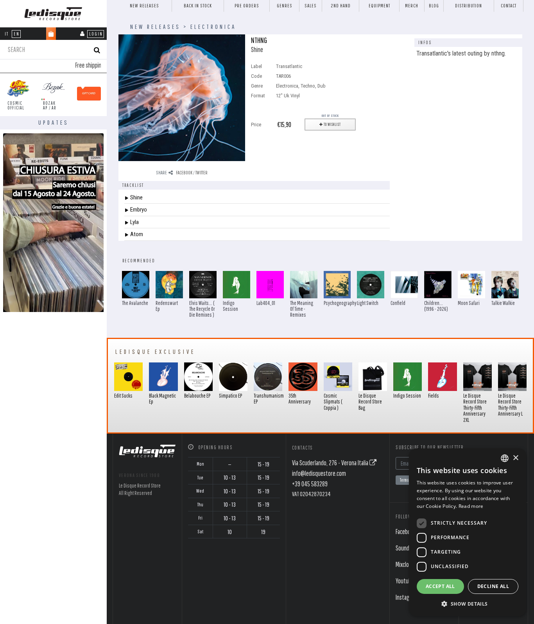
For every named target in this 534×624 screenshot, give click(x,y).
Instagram (407, 597)
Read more (471, 506)
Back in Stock (198, 6)
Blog (434, 6)
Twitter (201, 173)
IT (7, 33)
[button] (467, 603)
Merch (411, 6)
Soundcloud (408, 548)
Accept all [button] (440, 586)
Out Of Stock (330, 115)
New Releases (144, 6)
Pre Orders (247, 6)
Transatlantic (289, 66)
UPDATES (53, 122)
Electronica (213, 26)
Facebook (184, 173)
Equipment (379, 6)
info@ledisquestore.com (319, 473)
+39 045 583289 (310, 484)
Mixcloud (405, 564)
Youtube (405, 581)
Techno (308, 86)
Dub (321, 86)
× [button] (515, 458)
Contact (508, 6)
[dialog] (467, 532)
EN (17, 33)
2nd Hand (341, 6)
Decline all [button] (493, 586)
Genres (284, 6)
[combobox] (505, 458)
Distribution (468, 6)
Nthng (259, 40)
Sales (311, 6)
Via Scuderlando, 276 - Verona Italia (330, 463)
